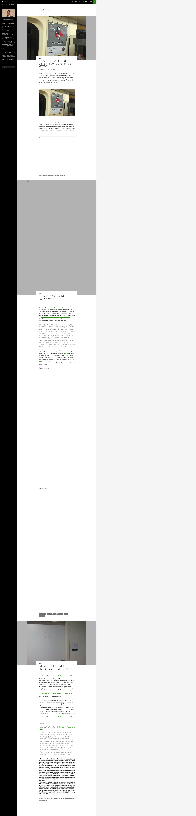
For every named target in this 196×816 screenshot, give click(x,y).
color (41, 798)
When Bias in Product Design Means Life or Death (55, 307)
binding (52, 337)
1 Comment (49, 671)
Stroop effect (43, 800)
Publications (78, 1)
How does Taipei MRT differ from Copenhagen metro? (56, 64)
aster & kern (43, 614)
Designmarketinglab (8, 2)
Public (57, 175)
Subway (62, 175)
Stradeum (66, 353)
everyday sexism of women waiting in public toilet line (55, 317)
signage (71, 798)
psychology (64, 798)
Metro (46, 175)
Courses (85, 1)
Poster (52, 175)
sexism (66, 614)
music (54, 614)
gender (41, 175)
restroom (60, 614)
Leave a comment (51, 69)
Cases (72, 1)
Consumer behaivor (49, 798)
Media (90, 1)
